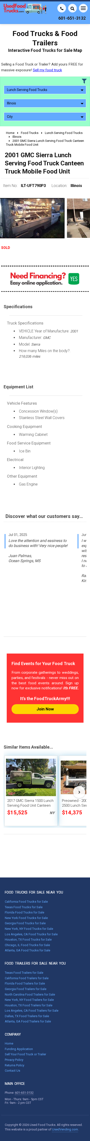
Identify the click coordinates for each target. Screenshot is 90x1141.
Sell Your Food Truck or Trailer (25, 1054)
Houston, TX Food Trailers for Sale (28, 1005)
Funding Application (19, 1049)
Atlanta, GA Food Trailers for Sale (28, 1021)
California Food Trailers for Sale (26, 978)
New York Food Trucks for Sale (26, 918)
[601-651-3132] (61, 8)
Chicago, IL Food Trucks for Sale (27, 945)
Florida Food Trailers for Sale (25, 983)
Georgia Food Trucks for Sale (25, 923)
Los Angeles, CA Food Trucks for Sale (31, 934)
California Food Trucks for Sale (26, 901)
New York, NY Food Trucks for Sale (29, 929)
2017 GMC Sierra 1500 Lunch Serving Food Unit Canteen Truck (30, 805)
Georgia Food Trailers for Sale (25, 989)
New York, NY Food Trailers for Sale (29, 1000)
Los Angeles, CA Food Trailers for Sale (31, 1010)
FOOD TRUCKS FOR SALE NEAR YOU (34, 892)
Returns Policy (14, 1065)
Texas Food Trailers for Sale (24, 972)
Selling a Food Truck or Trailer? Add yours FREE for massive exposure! (42, 67)
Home (9, 1043)
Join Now (45, 709)
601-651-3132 (24, 1092)
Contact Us (12, 1070)
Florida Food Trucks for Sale (24, 912)
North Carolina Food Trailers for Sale (30, 994)
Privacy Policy (14, 1060)
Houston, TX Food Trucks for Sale (28, 939)
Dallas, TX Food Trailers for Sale (27, 1016)
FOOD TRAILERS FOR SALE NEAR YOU (35, 963)
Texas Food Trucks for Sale (23, 907)
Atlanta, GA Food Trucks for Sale (27, 950)
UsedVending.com (65, 1129)
